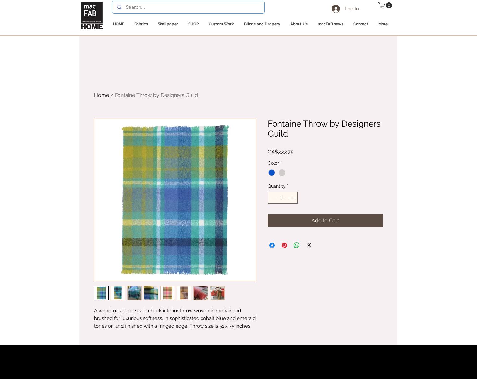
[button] (386, 5)
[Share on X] (309, 245)
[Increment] (292, 197)
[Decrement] (273, 197)
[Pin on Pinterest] (284, 245)
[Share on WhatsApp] (296, 245)
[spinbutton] (282, 197)
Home (101, 95)
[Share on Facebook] (272, 245)
